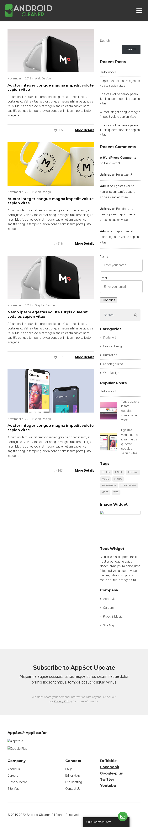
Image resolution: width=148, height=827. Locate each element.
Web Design (43, 78)
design (106, 472)
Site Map (109, 625)
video (105, 492)
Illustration (110, 355)
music (105, 479)
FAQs (68, 769)
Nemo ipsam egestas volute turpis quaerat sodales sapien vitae (48, 314)
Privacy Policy (63, 701)
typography (128, 485)
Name (104, 256)
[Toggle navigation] (139, 10)
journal (133, 472)
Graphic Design (45, 305)
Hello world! (108, 72)
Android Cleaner (38, 815)
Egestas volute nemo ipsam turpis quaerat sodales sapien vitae (120, 98)
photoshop (109, 485)
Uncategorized (113, 364)
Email (103, 278)
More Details (84, 130)
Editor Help (72, 775)
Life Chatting (73, 782)
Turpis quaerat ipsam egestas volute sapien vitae (119, 236)
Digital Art (109, 337)
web (116, 492)
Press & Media (113, 616)
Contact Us (72, 788)
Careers (108, 607)
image (119, 472)
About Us (109, 599)
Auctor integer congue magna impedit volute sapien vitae (51, 87)
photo (118, 479)
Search (105, 41)
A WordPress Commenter (119, 157)
